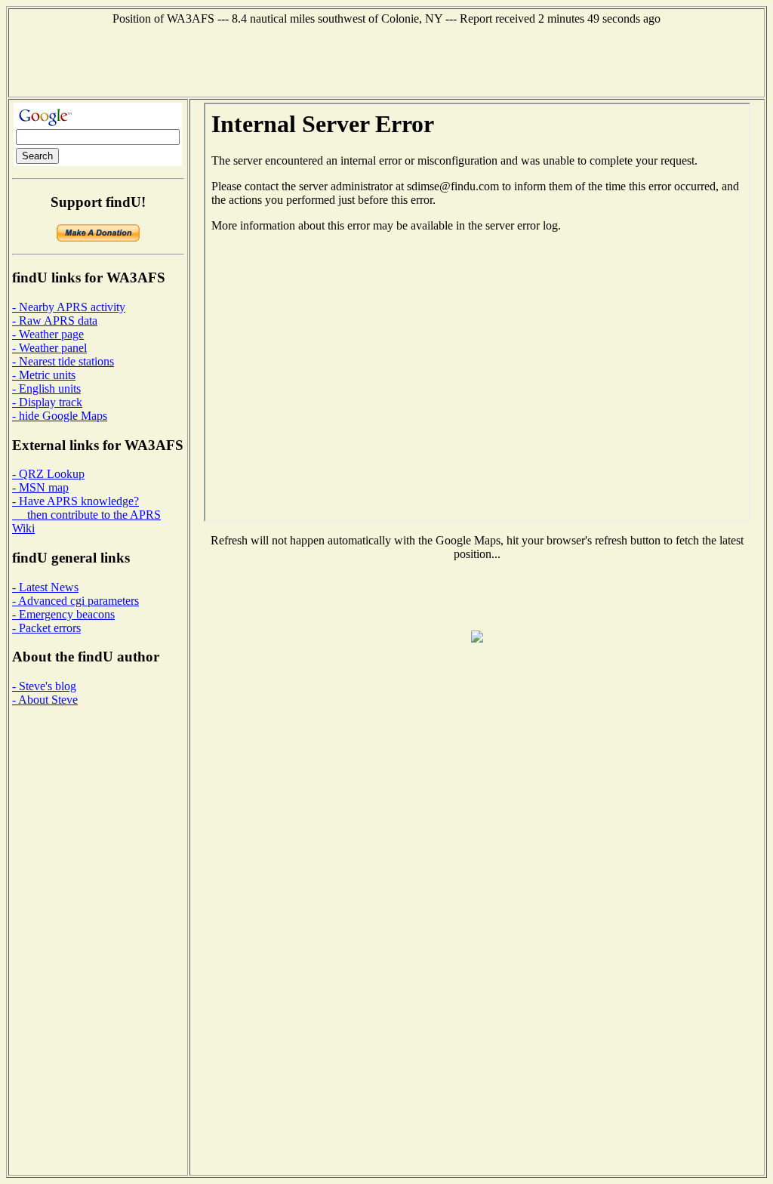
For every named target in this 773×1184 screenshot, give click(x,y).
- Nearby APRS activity (68, 307)
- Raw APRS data (54, 320)
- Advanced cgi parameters (75, 600)
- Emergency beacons (63, 614)
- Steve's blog (44, 686)
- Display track (47, 402)
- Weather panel (49, 347)
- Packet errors (46, 627)
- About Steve (45, 699)
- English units (46, 388)
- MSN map (40, 487)
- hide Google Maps (59, 415)
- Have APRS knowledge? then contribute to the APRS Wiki (86, 515)
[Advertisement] (386, 60)
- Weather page (48, 334)
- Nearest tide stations (63, 361)
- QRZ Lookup (48, 473)
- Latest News (45, 587)
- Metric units (43, 374)
